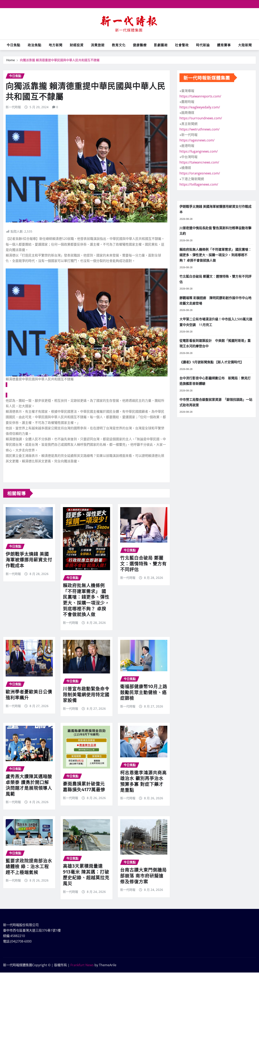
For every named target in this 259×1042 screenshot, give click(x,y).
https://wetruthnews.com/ (199, 129)
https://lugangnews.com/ (198, 151)
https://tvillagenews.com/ (198, 184)
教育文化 (119, 45)
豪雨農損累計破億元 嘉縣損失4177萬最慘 (84, 786)
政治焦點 (34, 45)
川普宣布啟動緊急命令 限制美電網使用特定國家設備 (88, 694)
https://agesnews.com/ (196, 140)
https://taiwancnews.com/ (199, 162)
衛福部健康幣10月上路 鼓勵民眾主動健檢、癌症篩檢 (146, 692)
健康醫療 (140, 45)
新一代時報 (13, 107)
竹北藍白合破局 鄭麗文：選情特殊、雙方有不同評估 (143, 563)
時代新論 (203, 45)
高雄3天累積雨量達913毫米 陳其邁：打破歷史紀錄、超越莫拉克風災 (86, 874)
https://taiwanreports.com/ (200, 96)
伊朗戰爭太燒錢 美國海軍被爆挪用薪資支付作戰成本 (29, 559)
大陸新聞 (245, 45)
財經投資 (77, 45)
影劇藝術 (161, 45)
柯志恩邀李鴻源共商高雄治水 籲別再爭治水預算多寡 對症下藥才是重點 (143, 781)
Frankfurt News (82, 965)
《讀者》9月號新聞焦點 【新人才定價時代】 (211, 362)
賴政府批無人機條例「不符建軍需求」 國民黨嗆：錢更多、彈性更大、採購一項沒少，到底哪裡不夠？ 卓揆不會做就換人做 (86, 599)
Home (10, 60)
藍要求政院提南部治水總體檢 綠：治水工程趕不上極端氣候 (29, 866)
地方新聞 (56, 45)
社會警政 (182, 45)
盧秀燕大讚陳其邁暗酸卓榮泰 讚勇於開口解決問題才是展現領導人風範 (29, 784)
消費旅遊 (98, 45)
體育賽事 (224, 45)
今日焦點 (13, 45)
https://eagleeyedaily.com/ (199, 107)
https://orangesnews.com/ (199, 173)
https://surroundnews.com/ (200, 118)
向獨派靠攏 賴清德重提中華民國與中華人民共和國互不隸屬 (60, 60)
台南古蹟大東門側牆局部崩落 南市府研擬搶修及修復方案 (143, 875)
